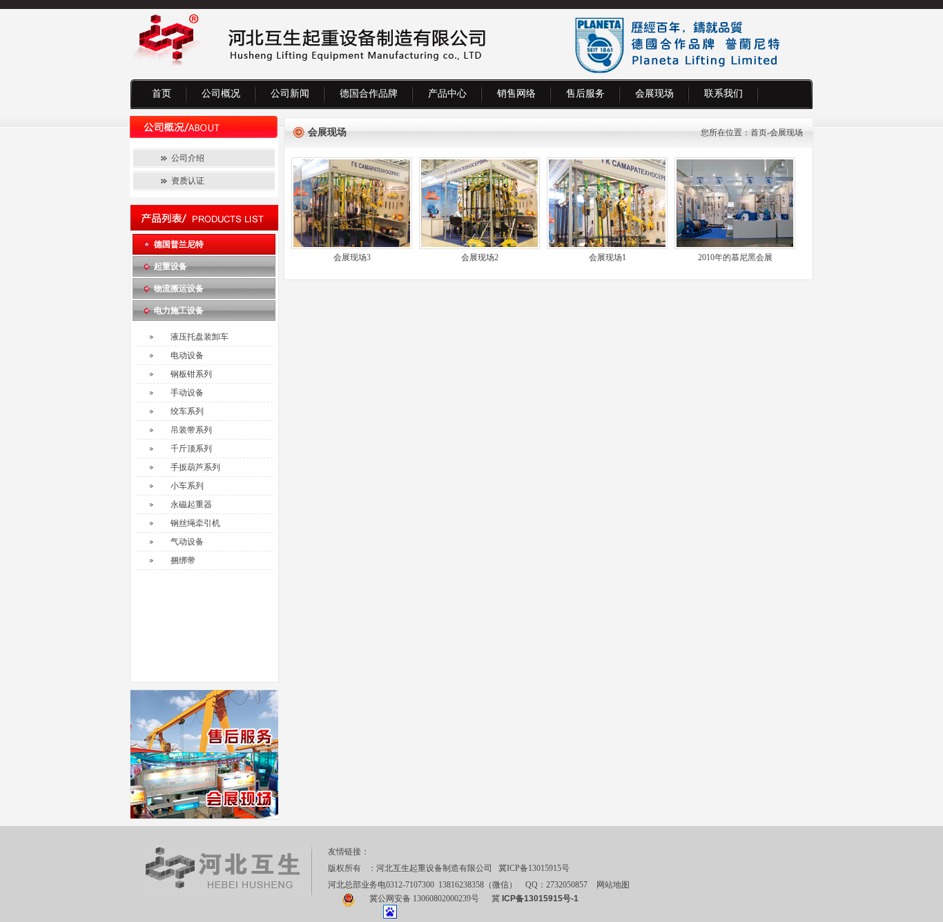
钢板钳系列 (191, 374)
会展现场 (654, 93)
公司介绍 (187, 158)
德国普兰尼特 (179, 244)
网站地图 (613, 885)
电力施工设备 (179, 310)
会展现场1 (607, 257)
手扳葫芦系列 (195, 467)
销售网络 (516, 93)
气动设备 (187, 542)
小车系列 (187, 486)
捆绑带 (183, 560)
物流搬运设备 (179, 288)
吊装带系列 (191, 430)
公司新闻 (290, 93)
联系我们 (723, 93)
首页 (161, 93)
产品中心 (447, 93)
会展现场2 (479, 257)
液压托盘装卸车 (200, 337)
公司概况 (221, 93)
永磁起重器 (191, 504)
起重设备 (170, 266)
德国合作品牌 (369, 93)
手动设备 (187, 393)
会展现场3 (352, 257)
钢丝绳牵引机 (195, 523)
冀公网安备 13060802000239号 (424, 898)
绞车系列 (187, 411)
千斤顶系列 (191, 448)
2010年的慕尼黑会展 (735, 257)
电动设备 (187, 355)
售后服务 (585, 93)
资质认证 (187, 181)
